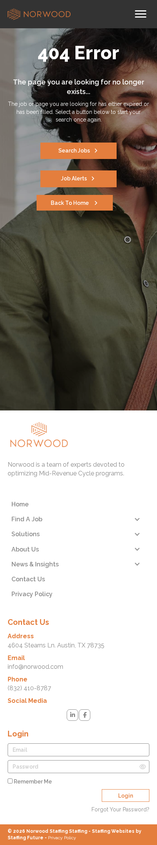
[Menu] (140, 14)
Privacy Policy (62, 837)
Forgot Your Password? (120, 809)
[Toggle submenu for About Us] (137, 549)
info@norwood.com (35, 666)
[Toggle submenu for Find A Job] (137, 519)
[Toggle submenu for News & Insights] (137, 564)
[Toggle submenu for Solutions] (137, 534)
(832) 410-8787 (29, 688)
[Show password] (142, 766)
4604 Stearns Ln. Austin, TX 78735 (56, 645)
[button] (78, 151)
